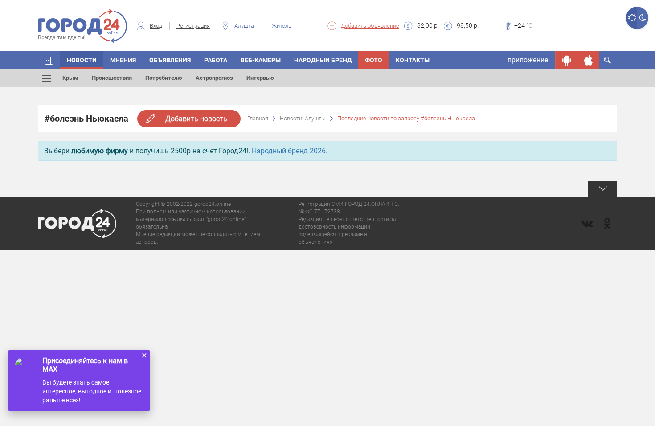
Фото (373, 60)
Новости (82, 60)
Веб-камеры (261, 60)
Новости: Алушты (303, 118)
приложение (528, 60)
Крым (70, 77)
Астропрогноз (214, 77)
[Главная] (49, 60)
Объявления (170, 60)
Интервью (260, 77)
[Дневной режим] (631, 18)
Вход (156, 25)
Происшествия (112, 77)
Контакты (413, 60)
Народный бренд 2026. (290, 151)
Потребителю (163, 77)
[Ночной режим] (642, 18)
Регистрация (193, 25)
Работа (215, 60)
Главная (257, 118)
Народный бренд (323, 60)
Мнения (123, 60)
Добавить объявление (370, 25)
